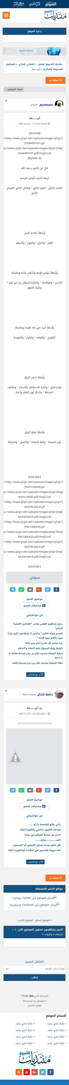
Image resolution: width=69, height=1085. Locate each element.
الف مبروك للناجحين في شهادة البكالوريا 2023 (34, 850)
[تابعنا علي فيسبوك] (50, 1072)
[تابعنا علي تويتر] (42, 1072)
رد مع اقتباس (34, 675)
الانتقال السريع (34, 961)
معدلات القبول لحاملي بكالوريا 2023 (40, 829)
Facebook (15, 905)
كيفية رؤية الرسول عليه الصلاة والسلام (40, 648)
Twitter (16, 898)
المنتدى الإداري (26, 64)
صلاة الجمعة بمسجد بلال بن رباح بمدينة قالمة (37, 663)
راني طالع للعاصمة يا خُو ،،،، (45, 824)
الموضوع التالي (26, 920)
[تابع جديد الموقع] (19, 1072)
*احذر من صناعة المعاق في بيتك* (42, 835)
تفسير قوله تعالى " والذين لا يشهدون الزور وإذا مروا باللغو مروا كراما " (35, 635)
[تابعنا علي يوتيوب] (27, 1072)
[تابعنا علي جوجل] (34, 1072)
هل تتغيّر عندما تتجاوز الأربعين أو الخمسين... (36, 845)
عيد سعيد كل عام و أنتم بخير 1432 (43, 643)
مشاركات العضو (33, 605)
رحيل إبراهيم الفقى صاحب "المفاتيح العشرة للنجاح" (38, 626)
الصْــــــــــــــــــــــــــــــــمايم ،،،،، (48, 840)
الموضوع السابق (42, 920)
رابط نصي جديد (55, 1023)
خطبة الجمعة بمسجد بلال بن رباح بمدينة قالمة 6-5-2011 (35, 655)
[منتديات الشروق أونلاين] (55, 20)
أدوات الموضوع (15, 89)
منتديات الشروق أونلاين (50, 64)
